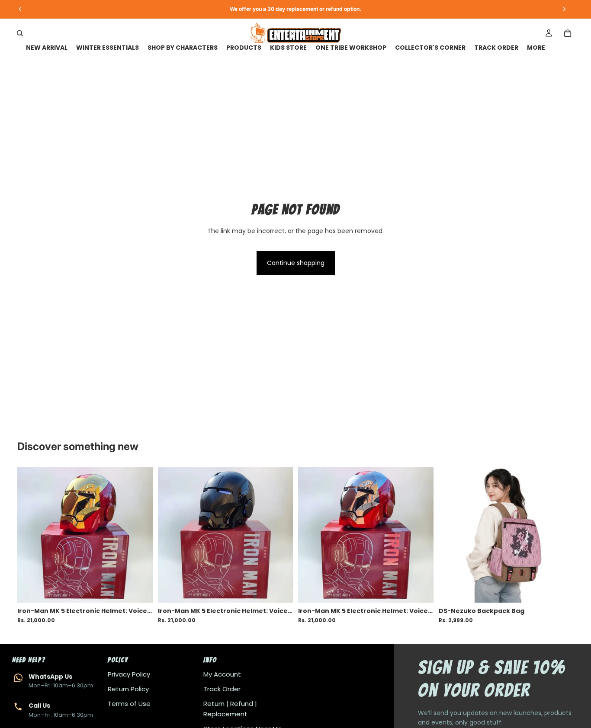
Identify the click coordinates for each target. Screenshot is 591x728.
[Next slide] (140, 534)
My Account (222, 674)
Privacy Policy (129, 674)
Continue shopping (295, 263)
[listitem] (536, 48)
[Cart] (567, 33)
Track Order (222, 688)
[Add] (139, 589)
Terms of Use (129, 703)
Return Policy (128, 688)
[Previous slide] (30, 534)
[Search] (19, 33)
